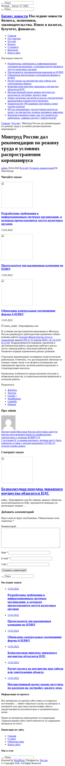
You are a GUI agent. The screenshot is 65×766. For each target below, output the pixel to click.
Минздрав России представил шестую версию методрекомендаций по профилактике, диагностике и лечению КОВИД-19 (29, 434)
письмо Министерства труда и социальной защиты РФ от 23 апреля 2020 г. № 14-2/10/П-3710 (31, 340)
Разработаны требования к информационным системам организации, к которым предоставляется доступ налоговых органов (35, 66)
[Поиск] (2, 3)
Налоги (12, 44)
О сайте (12, 738)
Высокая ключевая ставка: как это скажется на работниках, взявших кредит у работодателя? (33, 116)
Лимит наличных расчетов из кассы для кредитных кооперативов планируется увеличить (35, 99)
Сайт (4, 564)
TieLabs (44, 760)
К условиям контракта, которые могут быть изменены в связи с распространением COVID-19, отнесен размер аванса (31, 443)
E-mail (5, 558)
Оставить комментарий (41, 168)
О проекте (13, 47)
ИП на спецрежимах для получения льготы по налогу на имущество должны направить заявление (35, 111)
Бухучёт (12, 41)
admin (4, 168)
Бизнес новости (14, 16)
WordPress (19, 760)
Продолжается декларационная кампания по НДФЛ (35, 72)
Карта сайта (14, 52)
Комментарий (8, 526)
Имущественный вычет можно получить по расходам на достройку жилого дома (31, 93)
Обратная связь (16, 741)
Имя (4, 552)
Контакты (13, 50)
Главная (12, 35)
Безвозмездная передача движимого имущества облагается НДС (32, 491)
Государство (14, 38)
